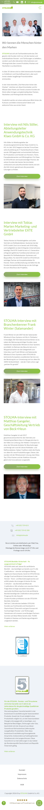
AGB (22, 785)
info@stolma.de (36, 2)
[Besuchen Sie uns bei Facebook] (25, 2)
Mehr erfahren (9, 626)
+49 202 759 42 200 (22, 530)
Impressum (22, 774)
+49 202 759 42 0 (7, 2)
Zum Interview (22, 176)
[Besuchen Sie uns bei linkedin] (22, 2)
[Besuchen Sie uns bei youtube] (17, 2)
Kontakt (22, 770)
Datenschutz (22, 778)
